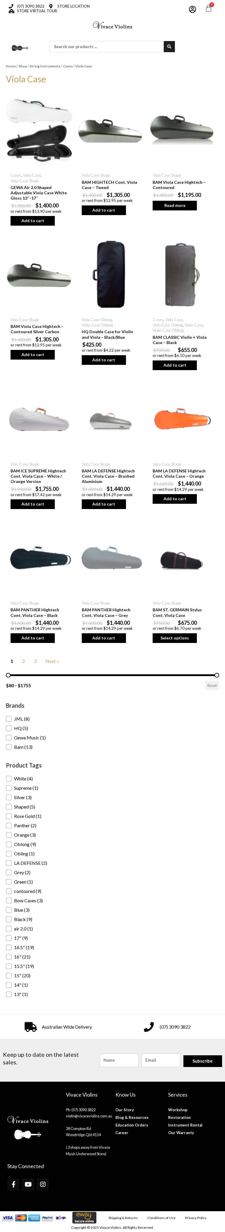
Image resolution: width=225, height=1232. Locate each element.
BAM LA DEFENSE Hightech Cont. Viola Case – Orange (179, 473)
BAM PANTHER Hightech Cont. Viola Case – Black (35, 612)
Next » (52, 661)
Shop (22, 66)
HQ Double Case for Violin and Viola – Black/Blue (107, 334)
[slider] (8, 675)
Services (178, 1094)
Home (11, 66)
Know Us (125, 1094)
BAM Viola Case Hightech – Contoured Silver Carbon (37, 329)
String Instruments (45, 66)
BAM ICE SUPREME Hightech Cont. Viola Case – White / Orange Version (38, 476)
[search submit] (169, 46)
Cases (68, 66)
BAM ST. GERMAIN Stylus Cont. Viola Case (177, 612)
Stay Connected (25, 1166)
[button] (112, 719)
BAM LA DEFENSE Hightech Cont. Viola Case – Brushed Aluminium (108, 476)
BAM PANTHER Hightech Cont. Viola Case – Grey (106, 612)
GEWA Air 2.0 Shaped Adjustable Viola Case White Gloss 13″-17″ (39, 192)
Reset (212, 685)
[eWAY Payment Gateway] (84, 1217)
